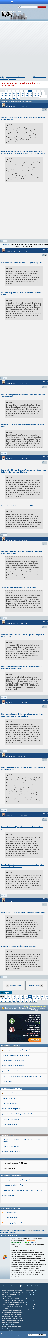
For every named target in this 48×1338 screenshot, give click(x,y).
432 (14, 96)
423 (23, 93)
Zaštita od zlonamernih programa (15, 77)
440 (2, 98)
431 (10, 96)
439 (14, 1001)
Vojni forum (29, 1292)
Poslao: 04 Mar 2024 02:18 (20, 458)
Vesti (35, 1290)
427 (39, 93)
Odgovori (7, 993)
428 (43, 93)
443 (14, 98)
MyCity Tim (12, 1330)
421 (14, 93)
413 (26, 91)
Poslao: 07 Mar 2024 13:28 (20, 623)
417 (42, 91)
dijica (8, 106)
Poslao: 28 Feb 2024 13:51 (20, 251)
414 (30, 91)
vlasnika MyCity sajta (8, 1324)
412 (22, 91)
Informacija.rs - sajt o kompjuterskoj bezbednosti (19, 1050)
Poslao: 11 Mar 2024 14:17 (20, 756)
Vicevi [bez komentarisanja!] (12, 1119)
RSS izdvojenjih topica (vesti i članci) (15, 1223)
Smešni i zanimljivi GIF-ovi (12, 1151)
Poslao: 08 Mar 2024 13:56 (20, 702)
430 (6, 96)
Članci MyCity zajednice (38, 1285)
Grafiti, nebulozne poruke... (12, 1109)
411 (18, 91)
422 (18, 93)
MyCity (2, 77)
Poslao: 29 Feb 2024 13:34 (20, 383)
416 (38, 91)
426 (35, 93)
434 (23, 96)
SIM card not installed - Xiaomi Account (16, 1055)
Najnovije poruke (8, 1285)
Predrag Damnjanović (8, 1328)
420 (10, 93)
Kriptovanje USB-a (9, 1195)
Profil (5, 241)
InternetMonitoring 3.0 (10, 1071)
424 (27, 93)
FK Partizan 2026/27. (10, 1103)
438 (39, 96)
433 (18, 96)
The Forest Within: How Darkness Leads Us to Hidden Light (22, 1190)
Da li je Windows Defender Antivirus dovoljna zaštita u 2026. (22, 1076)
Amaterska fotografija (10, 1093)
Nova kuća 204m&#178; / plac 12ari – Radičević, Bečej (21, 1114)
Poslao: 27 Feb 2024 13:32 (20, 106)
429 (2, 96)
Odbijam (42, 1335)
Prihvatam (32, 1335)
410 (14, 91)
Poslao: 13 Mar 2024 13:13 (20, 901)
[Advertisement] (24, 49)
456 (18, 98)
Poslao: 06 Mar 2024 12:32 (20, 540)
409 (9, 91)
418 (2, 93)
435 (27, 96)
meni (12, 2)
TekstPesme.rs (34, 1294)
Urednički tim (25, 1285)
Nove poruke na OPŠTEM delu (11, 1089)
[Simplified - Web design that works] (33, 1308)
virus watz (6, 1201)
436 (31, 96)
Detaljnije (33, 1242)
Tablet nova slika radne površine (13, 1060)
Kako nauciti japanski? (10, 1124)
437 (35, 96)
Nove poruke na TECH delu (10, 1045)
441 (6, 98)
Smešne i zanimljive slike (11, 1146)
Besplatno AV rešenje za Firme (13, 1185)
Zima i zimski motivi (10, 1098)
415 (34, 91)
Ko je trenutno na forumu (10, 1235)
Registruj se (5, 244)
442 (10, 98)
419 (6, 93)
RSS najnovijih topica (10, 1212)
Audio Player (7, 1081)
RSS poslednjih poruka (10, 1217)
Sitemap (17, 1285)
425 (31, 93)
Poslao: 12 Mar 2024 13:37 (20, 815)
